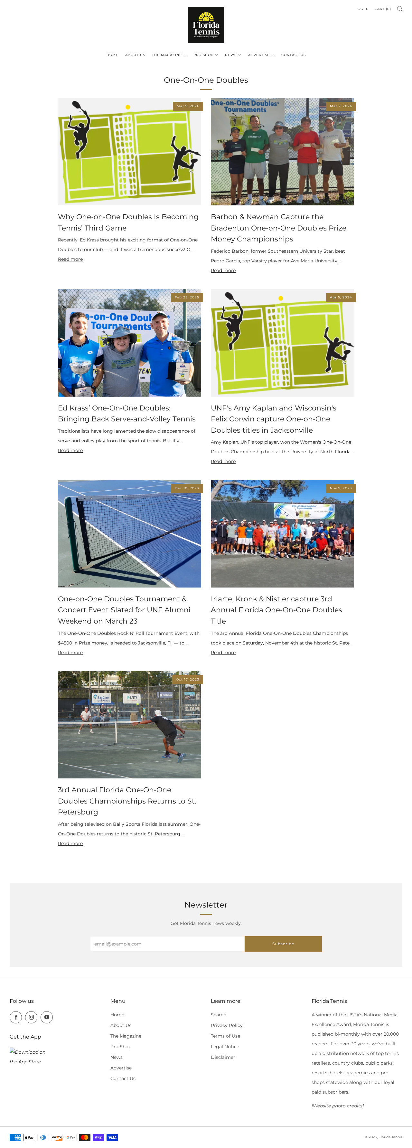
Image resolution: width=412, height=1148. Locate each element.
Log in (362, 9)
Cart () (383, 9)
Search (218, 1014)
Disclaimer (223, 1057)
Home (112, 55)
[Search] (399, 8)
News (231, 55)
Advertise (259, 55)
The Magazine (167, 55)
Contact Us (293, 55)
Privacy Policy (227, 1025)
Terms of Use (225, 1036)
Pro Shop (203, 55)
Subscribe (283, 943)
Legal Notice (225, 1046)
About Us (135, 55)
